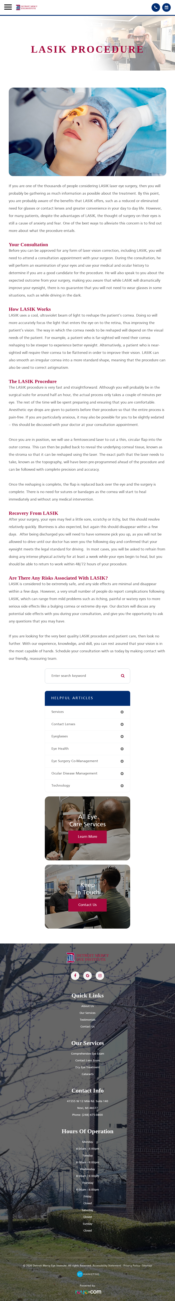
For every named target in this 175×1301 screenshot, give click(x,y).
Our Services (87, 1013)
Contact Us (87, 905)
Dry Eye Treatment (87, 1067)
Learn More (87, 837)
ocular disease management (74, 773)
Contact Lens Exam (87, 1060)
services (57, 712)
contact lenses (63, 724)
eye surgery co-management (74, 761)
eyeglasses (59, 736)
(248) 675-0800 (92, 1115)
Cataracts (87, 1074)
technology (60, 785)
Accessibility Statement (107, 1266)
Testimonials (87, 1020)
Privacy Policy (131, 1266)
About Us (87, 1006)
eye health (60, 749)
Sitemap (147, 1266)
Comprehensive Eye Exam (87, 1053)
